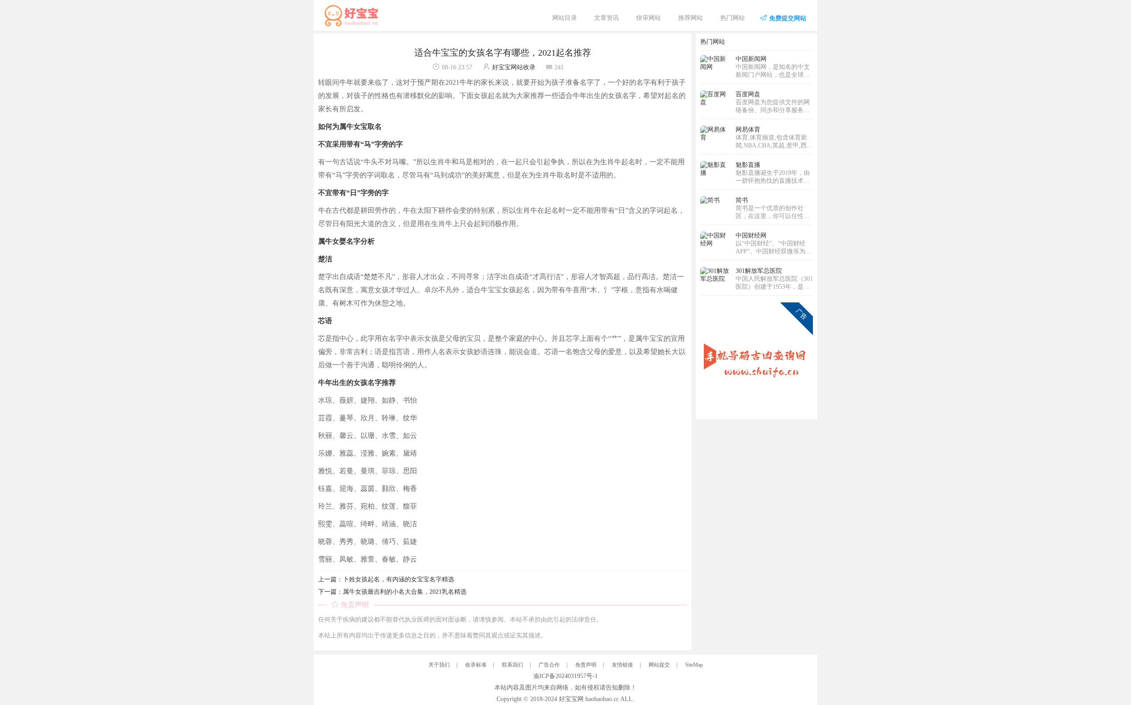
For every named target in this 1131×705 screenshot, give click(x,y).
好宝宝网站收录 (513, 67)
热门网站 (732, 18)
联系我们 (512, 665)
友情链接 (622, 665)
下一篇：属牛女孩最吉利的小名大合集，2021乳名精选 (392, 591)
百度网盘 (748, 94)
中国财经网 (751, 235)
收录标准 (475, 665)
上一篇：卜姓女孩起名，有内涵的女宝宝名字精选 (386, 579)
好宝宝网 (571, 699)
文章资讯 (606, 18)
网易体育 (748, 129)
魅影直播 (748, 165)
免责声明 (585, 665)
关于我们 (439, 665)
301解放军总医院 (759, 271)
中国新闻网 (751, 59)
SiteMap (694, 665)
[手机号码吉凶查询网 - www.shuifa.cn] (756, 358)
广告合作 (549, 665)
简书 (742, 200)
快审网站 (648, 18)
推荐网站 (690, 18)
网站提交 (659, 665)
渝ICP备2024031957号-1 (565, 676)
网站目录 (564, 18)
